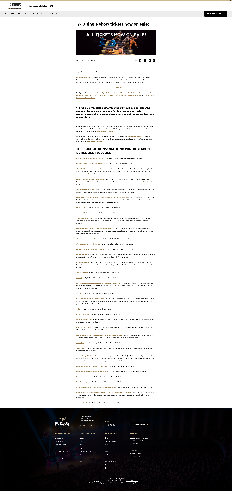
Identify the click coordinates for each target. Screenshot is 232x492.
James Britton (91, 60)
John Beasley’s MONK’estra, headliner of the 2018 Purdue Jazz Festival (99, 283)
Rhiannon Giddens (91, 164)
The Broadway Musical (96, 387)
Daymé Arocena (81, 254)
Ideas (106, 451)
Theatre (107, 448)
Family (106, 455)
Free (106, 464)
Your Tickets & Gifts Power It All (41, 5)
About (65, 14)
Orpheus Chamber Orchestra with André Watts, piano (93, 228)
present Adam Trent (117, 93)
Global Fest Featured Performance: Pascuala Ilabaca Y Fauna (96, 169)
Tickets (13, 14)
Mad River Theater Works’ (90, 299)
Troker (78, 309)
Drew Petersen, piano (83, 382)
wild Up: (82, 314)
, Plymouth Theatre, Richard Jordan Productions (103, 392)
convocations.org (135, 136)
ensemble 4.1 (80, 213)
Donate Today (59, 458)
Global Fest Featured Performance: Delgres (90, 179)
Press (58, 14)
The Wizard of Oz (82, 403)
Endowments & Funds (61, 451)
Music (106, 444)
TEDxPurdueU (81, 348)
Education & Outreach (39, 14)
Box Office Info (134, 443)
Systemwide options (138, 424)
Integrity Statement (104, 483)
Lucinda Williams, (92, 158)
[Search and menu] (225, 6)
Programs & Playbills (135, 453)
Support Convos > (60, 438)
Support (27, 14)
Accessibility (84, 483)
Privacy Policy (141, 483)
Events (7, 14)
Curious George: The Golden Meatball (88, 356)
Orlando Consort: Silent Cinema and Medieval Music (99, 335)
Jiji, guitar (79, 293)
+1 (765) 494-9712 (86, 425)
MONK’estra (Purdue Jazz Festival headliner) (125, 95)
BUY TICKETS (115, 87)
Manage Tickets (134, 450)
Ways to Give (58, 455)
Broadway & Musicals (111, 441)
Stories (51, 14)
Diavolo (81, 208)
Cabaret (79, 278)
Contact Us (148, 483)
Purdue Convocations (83, 77)
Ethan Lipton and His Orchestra (91, 366)
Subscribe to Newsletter (214, 14)
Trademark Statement (132, 481)
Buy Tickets (133, 447)
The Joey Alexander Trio (101, 95)
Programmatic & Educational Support (65, 448)
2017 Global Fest (88, 174)
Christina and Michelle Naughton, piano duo (90, 249)
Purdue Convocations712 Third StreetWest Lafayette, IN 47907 (87, 418)
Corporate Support (60, 444)
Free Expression (115, 483)
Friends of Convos (60, 441)
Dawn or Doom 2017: (103, 197)
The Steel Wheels (82, 273)
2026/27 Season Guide (136, 457)
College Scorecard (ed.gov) (128, 483)
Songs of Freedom (82, 377)
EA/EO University (93, 483)
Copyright (96, 481)
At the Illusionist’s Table (84, 319)
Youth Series (108, 458)
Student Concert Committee (112, 461)
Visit (19, 14)
